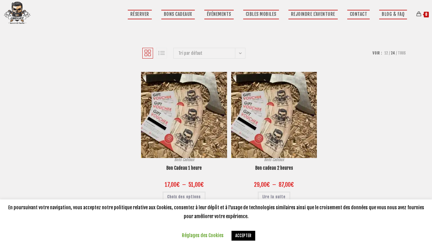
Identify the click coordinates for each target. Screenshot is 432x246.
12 (386, 53)
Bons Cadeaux (184, 159)
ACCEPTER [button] (243, 235)
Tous (402, 53)
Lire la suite (274, 196)
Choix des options (184, 196)
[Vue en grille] (147, 53)
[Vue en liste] (161, 53)
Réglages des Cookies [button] (203, 235)
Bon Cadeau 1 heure (184, 168)
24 (393, 53)
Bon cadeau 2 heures (274, 168)
